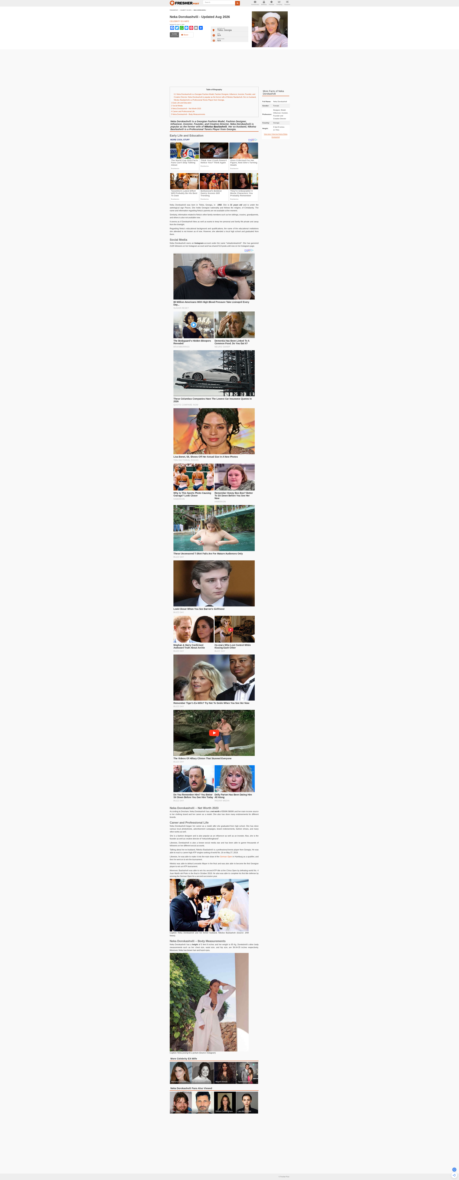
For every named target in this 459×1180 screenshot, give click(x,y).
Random (287, 4)
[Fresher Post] (184, 3)
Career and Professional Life (183, 111)
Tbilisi (220, 30)
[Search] (237, 3)
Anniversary (255, 4)
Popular (271, 4)
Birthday (264, 4)
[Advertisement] (229, 68)
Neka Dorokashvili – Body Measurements (188, 114)
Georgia (228, 30)
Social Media (177, 106)
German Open (226, 857)
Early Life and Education (181, 103)
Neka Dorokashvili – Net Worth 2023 (186, 108)
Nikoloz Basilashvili (215, 126)
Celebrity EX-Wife (185, 10)
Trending (279, 4)
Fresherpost (174, 10)
